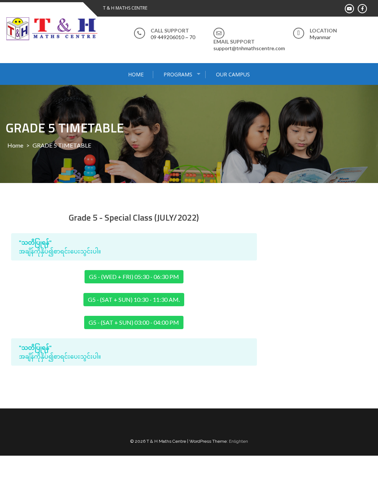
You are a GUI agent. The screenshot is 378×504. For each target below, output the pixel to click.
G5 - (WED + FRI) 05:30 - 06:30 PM (134, 276)
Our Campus (233, 74)
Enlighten (238, 441)
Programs (178, 74)
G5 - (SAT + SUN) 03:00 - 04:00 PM (134, 322)
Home (136, 74)
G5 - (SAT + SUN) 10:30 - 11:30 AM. (134, 299)
